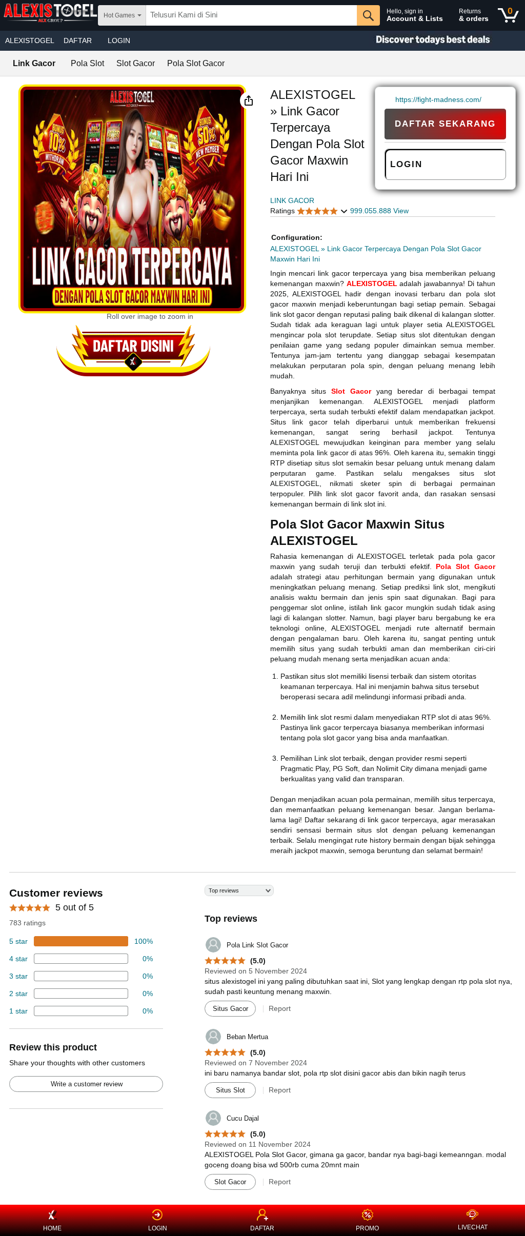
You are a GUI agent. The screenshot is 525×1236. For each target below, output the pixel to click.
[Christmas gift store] (422, 41)
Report (280, 1008)
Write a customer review (87, 1084)
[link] (390, 99)
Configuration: (296, 237)
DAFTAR (262, 1228)
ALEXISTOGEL (29, 40)
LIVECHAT (473, 1227)
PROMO (367, 1228)
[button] (248, 100)
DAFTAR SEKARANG (445, 124)
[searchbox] (251, 15)
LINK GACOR (292, 200)
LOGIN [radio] (406, 164)
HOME (52, 1228)
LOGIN (119, 40)
